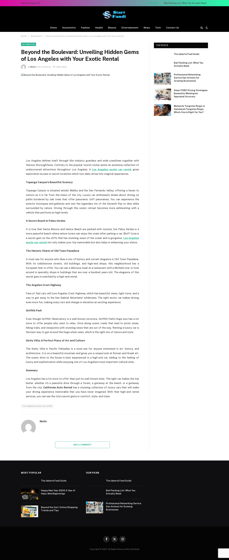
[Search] (201, 27)
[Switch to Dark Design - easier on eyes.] (206, 27)
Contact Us (172, 27)
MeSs (32, 67)
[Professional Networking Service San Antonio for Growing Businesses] (162, 79)
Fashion (85, 27)
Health (99, 27)
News (147, 27)
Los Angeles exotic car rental (37, 406)
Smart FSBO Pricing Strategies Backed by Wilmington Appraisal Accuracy (191, 93)
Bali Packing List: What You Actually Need (185, 3)
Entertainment (130, 27)
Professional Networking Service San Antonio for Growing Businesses (187, 77)
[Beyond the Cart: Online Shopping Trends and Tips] (29, 511)
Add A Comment (82, 445)
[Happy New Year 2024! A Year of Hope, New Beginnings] (29, 494)
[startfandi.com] (114, 14)
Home (53, 27)
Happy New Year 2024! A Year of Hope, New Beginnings (58, 492)
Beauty (112, 27)
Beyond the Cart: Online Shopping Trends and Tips (59, 509)
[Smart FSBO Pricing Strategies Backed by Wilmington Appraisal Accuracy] (162, 94)
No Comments (44, 67)
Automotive (69, 27)
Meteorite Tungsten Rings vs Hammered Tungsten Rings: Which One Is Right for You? (189, 109)
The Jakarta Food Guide (186, 54)
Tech (158, 27)
